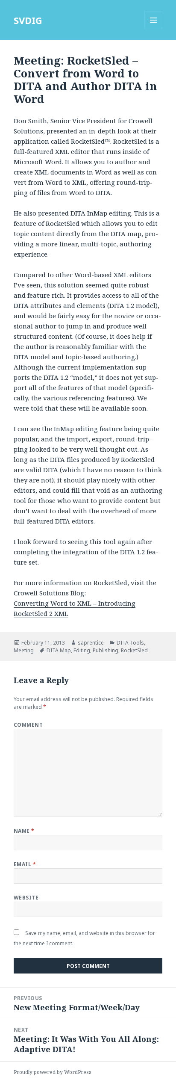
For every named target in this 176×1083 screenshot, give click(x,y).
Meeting (24, 650)
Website (26, 897)
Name (24, 830)
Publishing (105, 650)
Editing (81, 650)
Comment (28, 724)
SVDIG (28, 20)
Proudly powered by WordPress (52, 1072)
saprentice (91, 642)
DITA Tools (130, 642)
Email (25, 864)
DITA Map (59, 650)
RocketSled (134, 650)
